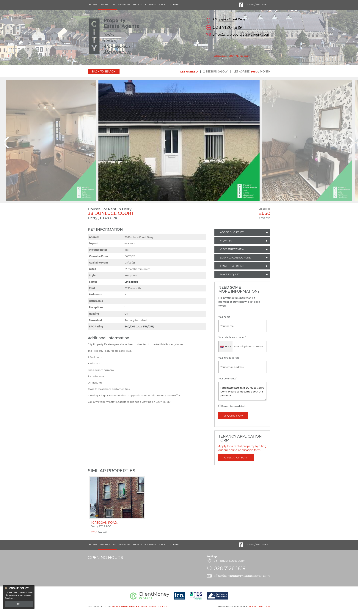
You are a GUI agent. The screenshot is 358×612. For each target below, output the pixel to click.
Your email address (228, 358)
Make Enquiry (230, 274)
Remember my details (233, 406)
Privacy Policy (158, 606)
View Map (226, 240)
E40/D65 (130, 326)
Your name (224, 317)
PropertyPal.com (259, 606)
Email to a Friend (232, 265)
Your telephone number (232, 337)
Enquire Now (233, 415)
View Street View (232, 249)
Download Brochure (235, 257)
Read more (10, 598)
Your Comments (227, 378)
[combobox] (226, 346)
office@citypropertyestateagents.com (241, 34)
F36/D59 (148, 326)
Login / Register (257, 4)
